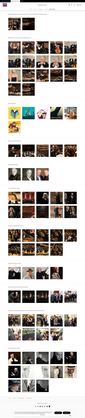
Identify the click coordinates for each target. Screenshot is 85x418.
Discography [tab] (40, 9)
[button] (14, 24)
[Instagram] (42, 406)
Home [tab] (31, 9)
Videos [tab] (46, 9)
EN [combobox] (74, 5)
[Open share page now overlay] (69, 5)
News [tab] (35, 9)
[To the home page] (20, 6)
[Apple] (49, 406)
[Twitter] (35, 406)
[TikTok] (45, 406)
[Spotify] (47, 406)
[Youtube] (40, 406)
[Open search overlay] (72, 5)
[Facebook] (38, 406)
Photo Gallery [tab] (52, 9)
